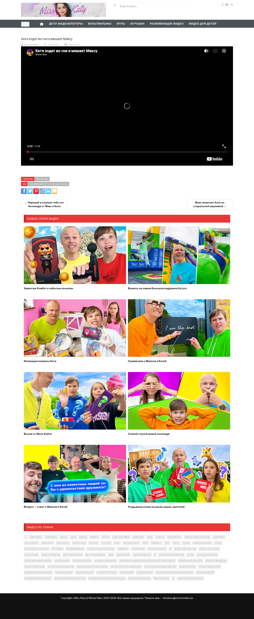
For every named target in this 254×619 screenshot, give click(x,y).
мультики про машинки (126, 566)
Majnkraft (174, 537)
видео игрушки (209, 549)
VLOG (218, 543)
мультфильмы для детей (160, 566)
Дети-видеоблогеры (66, 23)
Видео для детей (202, 23)
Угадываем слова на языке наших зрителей (156, 506)
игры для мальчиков (38, 560)
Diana (83, 537)
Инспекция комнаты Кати (40, 361)
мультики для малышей (92, 566)
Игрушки (137, 23)
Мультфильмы (100, 23)
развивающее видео (38, 578)
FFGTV (105, 537)
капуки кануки (82, 560)
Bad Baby (36, 537)
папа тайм (127, 572)
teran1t (156, 543)
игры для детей (207, 554)
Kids (149, 537)
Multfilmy (79, 543)
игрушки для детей (171, 554)
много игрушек (35, 566)
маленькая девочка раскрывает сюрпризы (147, 560)
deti (73, 537)
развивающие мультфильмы (107, 578)
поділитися (144, 572)
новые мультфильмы (38, 572)
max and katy (36, 184)
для (111, 554)
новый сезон (85, 572)
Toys (49, 184)
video (186, 543)
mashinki (218, 537)
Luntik (160, 537)
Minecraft (31, 543)
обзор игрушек (107, 572)
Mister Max (74, 44)
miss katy (47, 543)
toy (167, 543)
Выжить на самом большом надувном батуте (157, 288)
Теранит (123, 549)
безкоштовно (157, 549)
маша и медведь (216, 560)
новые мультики (209, 566)
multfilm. (63, 543)
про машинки (205, 572)
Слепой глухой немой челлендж (149, 433)
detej (63, 537)
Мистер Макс (31, 44)
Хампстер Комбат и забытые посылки (48, 288)
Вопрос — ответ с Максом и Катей (45, 506)
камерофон (62, 560)
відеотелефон (51, 554)
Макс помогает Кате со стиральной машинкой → (209, 204)
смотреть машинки (190, 578)
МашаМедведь (75, 549)
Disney (94, 537)
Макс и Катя (61, 184)
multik (93, 543)
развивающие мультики (70, 578)
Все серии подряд (36, 549)
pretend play (131, 543)
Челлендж (138, 549)
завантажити (142, 554)
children (51, 537)
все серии (31, 554)
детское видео (95, 554)
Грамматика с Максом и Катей (147, 361)
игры (190, 554)
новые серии (64, 572)
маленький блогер (190, 560)
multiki (106, 543)
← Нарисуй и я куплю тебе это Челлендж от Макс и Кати (44, 204)
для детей (123, 554)
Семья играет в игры (101, 549)
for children (121, 537)
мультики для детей (61, 566)
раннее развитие (139, 578)
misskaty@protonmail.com (178, 597)
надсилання (187, 566)
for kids (138, 537)
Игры (121, 23)
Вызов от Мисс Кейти (38, 433)
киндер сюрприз (105, 560)
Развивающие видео (167, 23)
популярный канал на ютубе (174, 572)
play (117, 543)
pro (145, 543)
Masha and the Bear (197, 537)
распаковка (161, 578)
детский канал (72, 554)
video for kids (202, 543)
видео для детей (185, 549)
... (26, 537)
